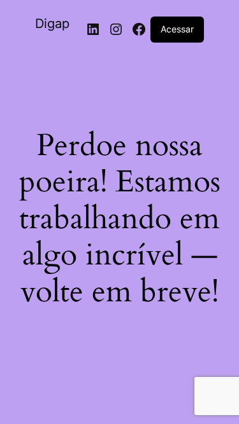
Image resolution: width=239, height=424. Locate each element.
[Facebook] (139, 29)
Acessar (177, 29)
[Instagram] (116, 29)
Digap (52, 23)
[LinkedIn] (93, 29)
